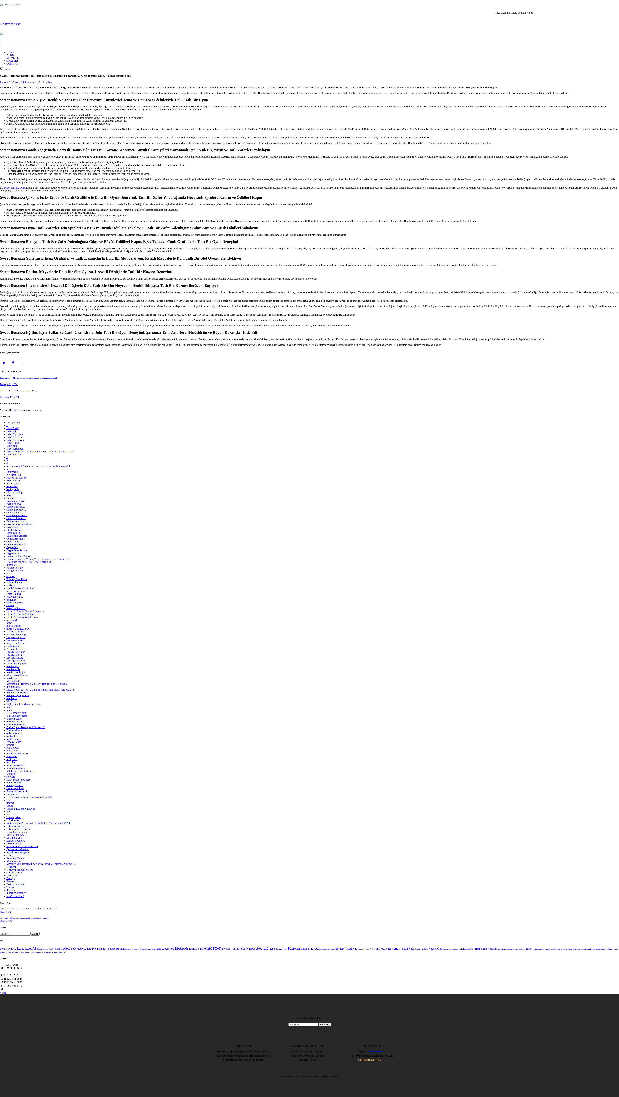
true (8, 811)
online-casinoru (14, 733)
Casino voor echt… (16, 521)
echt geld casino (14, 567)
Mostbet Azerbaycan (16, 675)
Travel (9, 805)
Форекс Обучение (16, 893)
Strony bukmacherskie (17, 791)
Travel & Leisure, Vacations (20, 808)
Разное (10, 881)
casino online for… (16, 518)
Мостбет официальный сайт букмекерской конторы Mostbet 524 (41, 863)
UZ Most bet (13, 820)
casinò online (13, 512)
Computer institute (15, 544)
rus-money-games (15, 768)
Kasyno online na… (16, 643)
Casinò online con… (16, 515)
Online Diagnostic (15, 724)
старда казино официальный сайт (53, 952)
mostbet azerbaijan (15, 672)
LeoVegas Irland (14, 657)
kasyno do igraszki (15, 637)
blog (8, 495)
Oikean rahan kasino (16, 715)
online (285, 949)
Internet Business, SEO (18, 628)
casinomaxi (12, 527)
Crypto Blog (12, 547)
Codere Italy (12, 541)
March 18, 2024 (6, 912)
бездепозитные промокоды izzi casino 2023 (456, 949)
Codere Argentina (15, 538)
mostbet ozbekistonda (17, 692)
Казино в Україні (15, 858)
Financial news (14, 582)
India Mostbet (13, 625)
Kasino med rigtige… (17, 634)
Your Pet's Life (14, 837)
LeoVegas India (14, 654)
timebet (10, 802)
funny (112, 949)
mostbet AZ (228, 948)
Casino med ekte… (16, 509)
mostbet (213, 948)
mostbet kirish (13, 686)
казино (529, 949)
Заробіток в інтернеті (18, 852)
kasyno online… (14, 646)
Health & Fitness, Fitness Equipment (25, 611)
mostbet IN (242, 948)
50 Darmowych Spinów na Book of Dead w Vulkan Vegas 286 (38, 466)
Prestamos (11, 756)
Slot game (11, 773)
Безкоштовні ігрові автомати (22, 846)
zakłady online (13, 843)
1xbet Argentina (14, 434)
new (8, 707)
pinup (304, 948)
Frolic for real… (14, 596)
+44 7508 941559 (376, 1051)
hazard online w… (15, 608)
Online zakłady (14, 730)
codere (65, 948)
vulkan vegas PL (430, 948)
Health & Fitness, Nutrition (20, 614)
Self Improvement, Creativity (21, 771)
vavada (366, 949)
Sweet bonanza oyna (14, 187)
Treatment (351, 948)
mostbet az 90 (13, 669)
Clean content (13, 532)
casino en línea (13, 503)
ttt (7, 814)
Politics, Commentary (17, 753)
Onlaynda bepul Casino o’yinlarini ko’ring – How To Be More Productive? (28, 909)
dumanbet (11, 564)
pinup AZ (313, 948)
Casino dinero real (15, 501)
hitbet (9, 622)
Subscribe (324, 1024)
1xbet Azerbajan (14, 437)
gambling (11, 599)
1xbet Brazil (12, 442)
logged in (18, 410)
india (118, 949)
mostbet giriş (12, 678)
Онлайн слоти (14, 872)
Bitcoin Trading (14, 492)
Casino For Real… (16, 506)
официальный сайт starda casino (593, 949)
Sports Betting (13, 782)
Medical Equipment (16, 663)
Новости (11, 866)
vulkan (377, 949)
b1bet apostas (13, 480)
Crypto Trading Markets (18, 556)
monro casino (197, 948)
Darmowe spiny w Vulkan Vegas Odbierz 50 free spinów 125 (37, 559)
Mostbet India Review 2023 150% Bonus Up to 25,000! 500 (37, 683)
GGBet (10, 605)
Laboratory (168, 948)
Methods (181, 948)
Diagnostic (103, 948)
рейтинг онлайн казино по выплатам (26, 952)
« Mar (3, 992)
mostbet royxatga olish (17, 695)
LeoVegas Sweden (15, 660)
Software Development (18, 779)
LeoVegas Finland (15, 652)
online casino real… (16, 721)
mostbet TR (258, 948)
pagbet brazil (13, 739)
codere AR (77, 948)
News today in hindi (16, 712)
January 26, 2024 (9, 82)
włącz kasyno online (16, 832)
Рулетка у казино (15, 884)
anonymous (12, 472)
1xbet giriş (11, 445)
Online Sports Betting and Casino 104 (25, 727)
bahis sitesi (11, 486)
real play (10, 762)
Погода (10, 878)
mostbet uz (11, 698)
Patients (294, 948)
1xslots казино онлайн (45, 949)
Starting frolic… (14, 785)
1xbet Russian (13, 454)
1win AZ (11, 948)
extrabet (10, 576)
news (9, 710)
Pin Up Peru (12, 747)
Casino (10, 498)
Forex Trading (13, 593)
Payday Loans (13, 742)
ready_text (11, 759)
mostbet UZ (275, 948)
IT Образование (15, 631)
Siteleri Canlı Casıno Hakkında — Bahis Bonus (18, 391)
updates (360, 949)
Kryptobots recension (17, 649)
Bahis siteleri (13, 483)
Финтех (10, 890)
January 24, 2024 (9, 384)
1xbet (20, 948)
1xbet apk (11, 431)
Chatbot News (13, 530)
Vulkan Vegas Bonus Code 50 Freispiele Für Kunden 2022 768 (38, 823)
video (372, 949)
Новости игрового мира (19, 869)
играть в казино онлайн (485, 949)
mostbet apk (12, 666)
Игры (9, 855)
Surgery (340, 948)
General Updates (15, 602)
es (7, 573)
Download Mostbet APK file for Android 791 (29, 562)
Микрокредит (14, 861)
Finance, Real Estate (16, 579)
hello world (12, 620)
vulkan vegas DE (15, 826)
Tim (8, 800)
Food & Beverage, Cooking (20, 588)
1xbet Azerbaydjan (16, 440)
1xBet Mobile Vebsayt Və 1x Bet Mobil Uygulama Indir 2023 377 (40, 451)
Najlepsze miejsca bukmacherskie (23, 704)
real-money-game (15, 765)
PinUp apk (11, 750)
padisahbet (11, 736)
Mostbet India (13, 681)
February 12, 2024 (9, 397)
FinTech (10, 585)
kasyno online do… (16, 640)
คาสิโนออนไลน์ (15, 896)
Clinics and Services (16, 535)
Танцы (10, 887)
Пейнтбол (11, 875)
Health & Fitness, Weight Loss (22, 617)
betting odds (12, 489)
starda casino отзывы (327, 949)
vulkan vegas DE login (18, 829)
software (10, 776)
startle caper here (15, 788)
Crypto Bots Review (16, 550)
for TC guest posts (15, 591)
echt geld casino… (15, 570)
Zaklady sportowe (15, 840)
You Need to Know (16, 834)
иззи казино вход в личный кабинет (511, 949)
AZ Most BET (13, 474)
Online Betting (13, 718)
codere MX (90, 948)
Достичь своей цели (17, 849)
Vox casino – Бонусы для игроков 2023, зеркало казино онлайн (24, 918)
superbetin (11, 794)
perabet (10, 744)
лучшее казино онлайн (541, 949)
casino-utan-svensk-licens (19, 524)
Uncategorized (13, 817)
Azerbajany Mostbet (16, 477)
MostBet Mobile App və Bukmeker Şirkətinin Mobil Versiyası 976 (40, 689)
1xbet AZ (31, 948)
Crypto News (13, 553)
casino (57, 949)
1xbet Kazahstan (14, 448)
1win (3, 948)
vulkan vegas (390, 948)
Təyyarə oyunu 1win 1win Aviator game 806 (29, 797)
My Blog (11, 701)
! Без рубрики (13, 422)
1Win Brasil (12, 428)
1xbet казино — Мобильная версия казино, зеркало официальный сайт (29, 378)
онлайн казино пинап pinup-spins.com (565, 949)
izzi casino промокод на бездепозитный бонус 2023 (141, 949)
